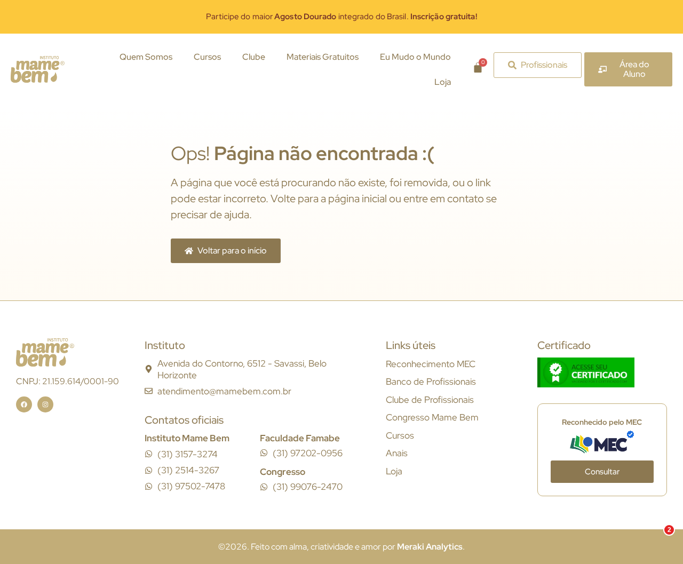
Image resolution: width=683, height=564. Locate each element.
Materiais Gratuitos (323, 56)
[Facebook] (24, 404)
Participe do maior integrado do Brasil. (341, 16)
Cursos (207, 56)
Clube (253, 56)
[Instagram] (45, 404)
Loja (442, 82)
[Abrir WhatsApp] (656, 537)
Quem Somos (146, 56)
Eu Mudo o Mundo (415, 56)
